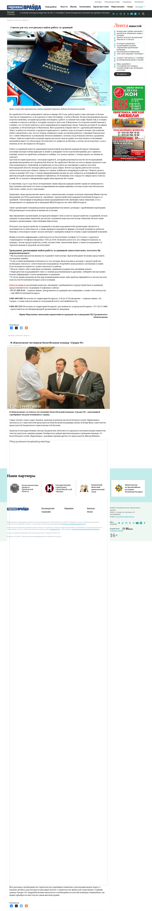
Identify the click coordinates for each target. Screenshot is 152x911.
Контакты (139, 2)
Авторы (98, 2)
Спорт (130, 6)
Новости (18, 20)
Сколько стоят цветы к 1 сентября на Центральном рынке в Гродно (130, 59)
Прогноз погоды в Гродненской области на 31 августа (129, 38)
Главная (10, 20)
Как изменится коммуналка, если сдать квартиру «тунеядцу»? (130, 53)
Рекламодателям (112, 2)
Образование (118, 6)
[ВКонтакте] (11, 328)
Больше (139, 7)
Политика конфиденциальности (73, 524)
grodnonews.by (54, 529)
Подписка (127, 2)
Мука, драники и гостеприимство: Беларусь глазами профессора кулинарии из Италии (130, 67)
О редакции (46, 511)
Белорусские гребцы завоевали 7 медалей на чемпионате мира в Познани (130, 33)
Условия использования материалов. (86, 529)
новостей (127, 26)
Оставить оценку (116, 530)
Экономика (85, 6)
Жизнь (73, 6)
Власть (64, 6)
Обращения (68, 508)
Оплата (90, 511)
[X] (16, 328)
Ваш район (51, 6)
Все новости (122, 74)
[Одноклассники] (26, 328)
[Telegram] (21, 328)
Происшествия (101, 6)
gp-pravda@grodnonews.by (124, 517)
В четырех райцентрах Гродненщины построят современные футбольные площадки (127, 47)
